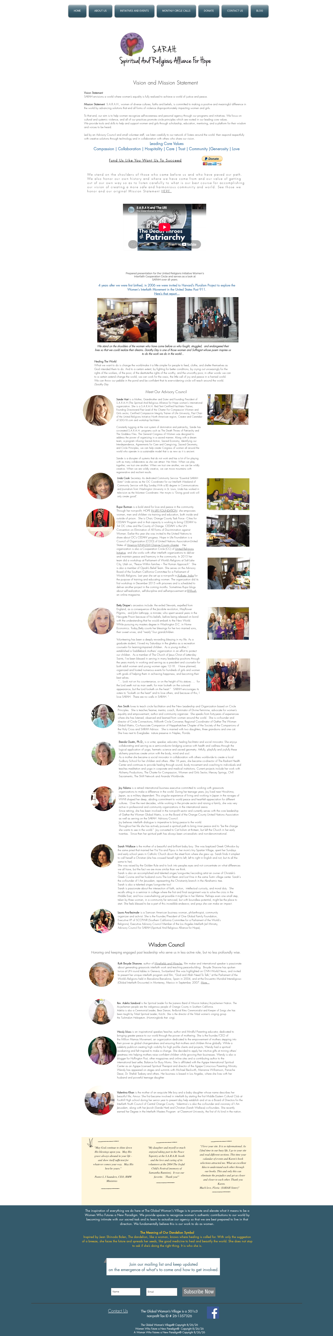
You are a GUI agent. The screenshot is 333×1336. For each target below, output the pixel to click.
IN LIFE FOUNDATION (164, 510)
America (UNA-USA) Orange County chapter (153, 545)
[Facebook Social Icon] (213, 1312)
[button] (100, 11)
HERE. (166, 191)
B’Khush (191, 591)
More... (205, 982)
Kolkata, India (185, 575)
